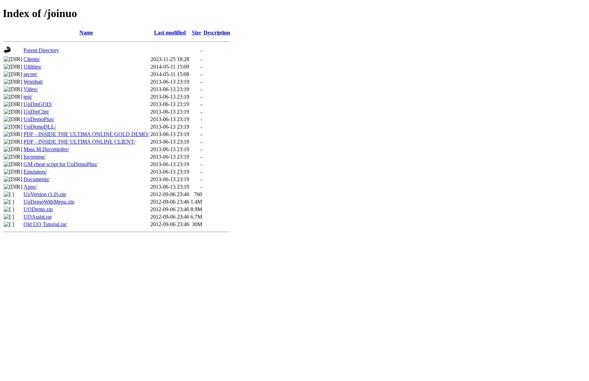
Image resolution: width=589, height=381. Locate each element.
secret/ (30, 74)
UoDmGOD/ (38, 104)
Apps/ (30, 187)
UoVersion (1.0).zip (45, 194)
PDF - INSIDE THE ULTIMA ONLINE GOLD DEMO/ (86, 134)
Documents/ (36, 179)
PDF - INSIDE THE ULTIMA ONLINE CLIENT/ (79, 142)
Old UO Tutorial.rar (45, 224)
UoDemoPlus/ (39, 119)
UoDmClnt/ (36, 112)
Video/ (31, 89)
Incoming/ (34, 157)
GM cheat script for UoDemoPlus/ (60, 164)
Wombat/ (33, 82)
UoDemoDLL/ (40, 127)
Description (216, 32)
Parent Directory (41, 50)
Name (86, 32)
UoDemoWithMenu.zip (49, 202)
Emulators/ (35, 172)
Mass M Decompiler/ (46, 149)
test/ (28, 97)
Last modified (170, 32)
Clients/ (32, 59)
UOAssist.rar (38, 217)
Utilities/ (33, 67)
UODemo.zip (38, 209)
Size (196, 32)
